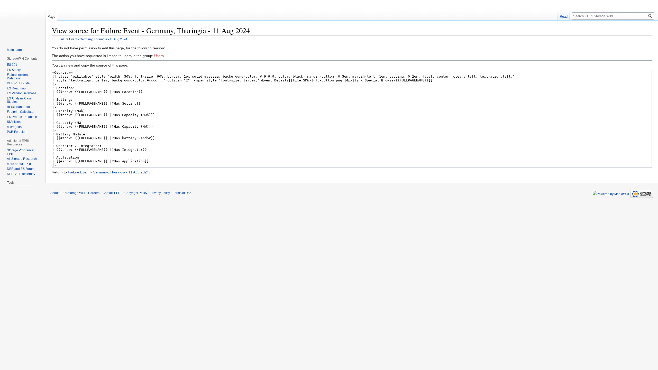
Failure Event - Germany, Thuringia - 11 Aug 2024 (93, 39)
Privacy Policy (160, 193)
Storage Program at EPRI (20, 152)
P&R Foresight (17, 132)
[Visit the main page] (22, 20)
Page (51, 16)
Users (159, 56)
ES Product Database (22, 117)
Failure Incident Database (18, 76)
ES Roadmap (16, 88)
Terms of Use (182, 193)
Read (564, 16)
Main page (14, 50)
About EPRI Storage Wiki (67, 193)
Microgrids (14, 127)
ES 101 (12, 65)
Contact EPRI (112, 193)
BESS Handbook (19, 107)
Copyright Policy (135, 193)
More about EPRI (19, 164)
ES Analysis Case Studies (19, 100)
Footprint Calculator (20, 112)
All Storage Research (22, 159)
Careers (93, 193)
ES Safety (14, 70)
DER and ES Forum (20, 169)
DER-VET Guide (18, 83)
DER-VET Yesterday (21, 174)
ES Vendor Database (21, 93)
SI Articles (14, 122)
